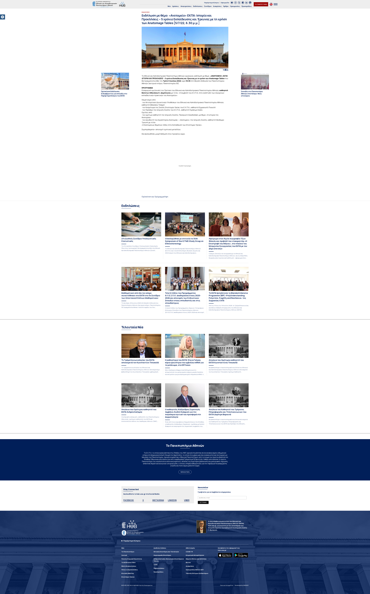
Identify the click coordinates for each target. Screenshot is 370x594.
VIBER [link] (186, 500)
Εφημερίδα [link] (225, 2)
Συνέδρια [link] (207, 6)
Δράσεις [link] (175, 6)
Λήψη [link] (166, 196)
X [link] (143, 500)
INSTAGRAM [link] (158, 500)
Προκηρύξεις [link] (247, 6)
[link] (2, 16)
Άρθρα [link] (225, 6)
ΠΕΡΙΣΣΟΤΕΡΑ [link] (185, 472)
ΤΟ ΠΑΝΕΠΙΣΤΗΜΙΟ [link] (261, 4)
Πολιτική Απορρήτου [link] (226, 585)
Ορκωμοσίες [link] (235, 6)
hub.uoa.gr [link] (222, 550)
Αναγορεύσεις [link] (186, 6)
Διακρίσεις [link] (217, 6)
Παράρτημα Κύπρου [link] (211, 2)
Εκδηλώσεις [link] (197, 6)
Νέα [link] (169, 6)
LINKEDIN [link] (172, 500)
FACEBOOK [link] (128, 500)
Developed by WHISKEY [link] (242, 585)
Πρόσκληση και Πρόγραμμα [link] (153, 196)
